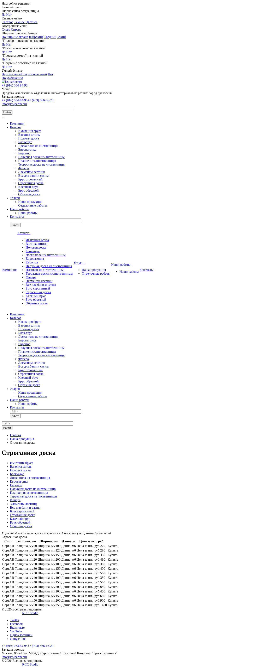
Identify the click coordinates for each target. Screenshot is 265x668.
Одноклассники (21, 635)
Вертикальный (12, 74)
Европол (24, 153)
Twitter (14, 620)
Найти (7, 112)
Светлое (7, 22)
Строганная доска (30, 183)
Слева (6, 29)
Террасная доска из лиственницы (41, 164)
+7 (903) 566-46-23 (40, 100)
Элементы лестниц (31, 172)
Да (3, 14)
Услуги (15, 198)
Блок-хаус (25, 142)
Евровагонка (27, 149)
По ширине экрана (15, 37)
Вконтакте (17, 627)
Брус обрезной (28, 190)
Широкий (36, 37)
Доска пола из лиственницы (38, 146)
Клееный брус (28, 187)
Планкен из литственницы (37, 160)
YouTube (16, 631)
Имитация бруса (29, 131)
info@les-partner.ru (14, 104)
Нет (9, 14)
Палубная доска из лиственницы (41, 157)
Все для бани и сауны (33, 175)
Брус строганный (30, 179)
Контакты (17, 216)
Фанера (23, 168)
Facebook (16, 624)
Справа (16, 29)
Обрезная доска (29, 194)
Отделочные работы (32, 205)
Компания (17, 123)
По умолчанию (12, 78)
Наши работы (19, 209)
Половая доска (28, 138)
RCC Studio (30, 613)
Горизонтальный (35, 74)
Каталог (15, 127)
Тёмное (19, 22)
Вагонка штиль (29, 134)
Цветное (31, 22)
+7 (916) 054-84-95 (15, 85)
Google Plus (18, 638)
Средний (50, 37)
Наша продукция (30, 201)
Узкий (61, 37)
